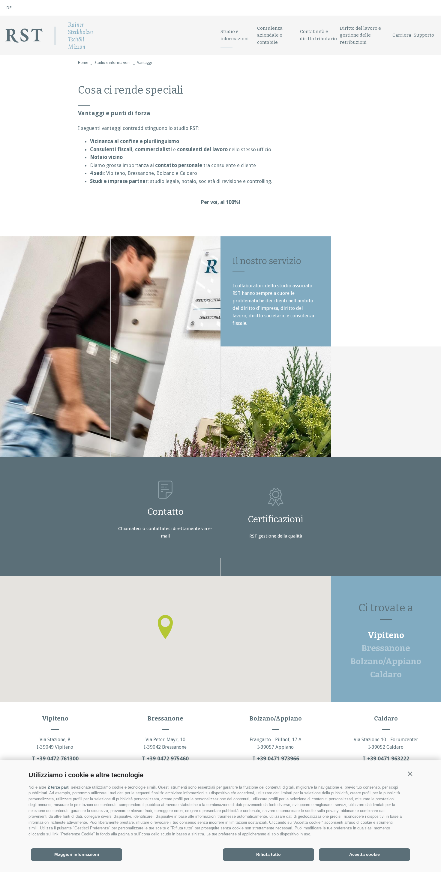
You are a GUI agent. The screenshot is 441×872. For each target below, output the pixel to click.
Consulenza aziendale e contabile (270, 35)
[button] (409, 773)
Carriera (401, 35)
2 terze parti (59, 787)
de (9, 7)
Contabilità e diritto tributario (318, 35)
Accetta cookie (364, 854)
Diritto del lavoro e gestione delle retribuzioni (360, 35)
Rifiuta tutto (268, 854)
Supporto (424, 35)
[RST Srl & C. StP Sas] (49, 35)
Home (83, 63)
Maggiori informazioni (76, 854)
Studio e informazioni (234, 35)
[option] (165, 346)
